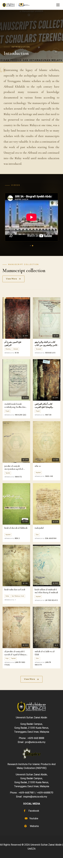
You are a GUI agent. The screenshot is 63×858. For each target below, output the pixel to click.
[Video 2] (32, 245)
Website (34, 826)
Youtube (33, 818)
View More (11, 278)
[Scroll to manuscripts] (56, 52)
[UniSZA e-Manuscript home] (16, 5)
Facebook (33, 810)
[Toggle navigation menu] (58, 5)
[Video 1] (30, 245)
